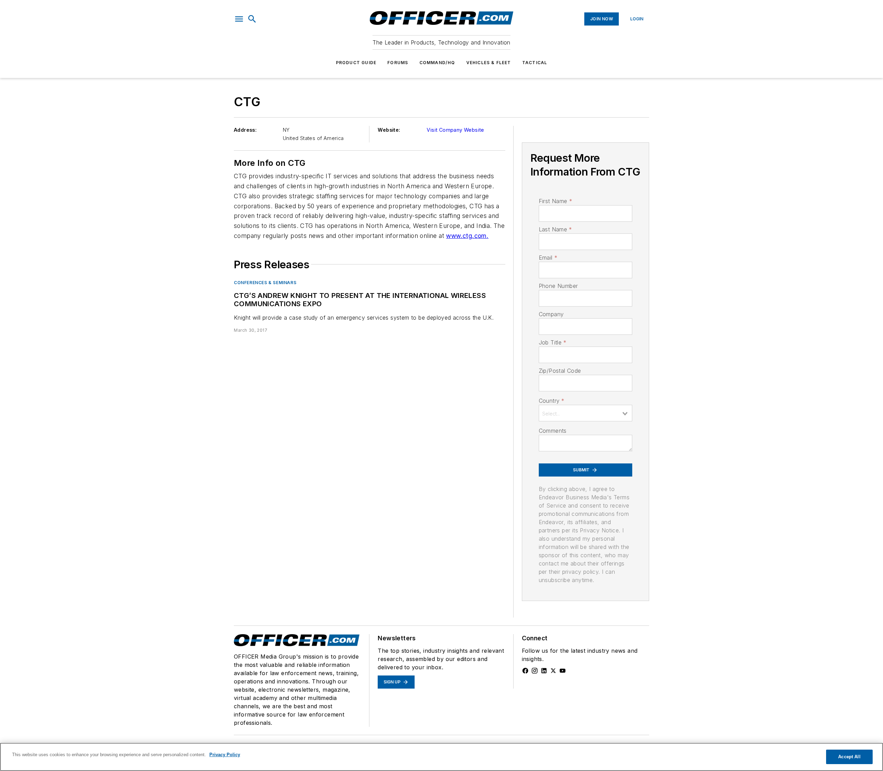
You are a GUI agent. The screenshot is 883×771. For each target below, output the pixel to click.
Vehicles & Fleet (488, 62)
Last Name (555, 229)
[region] (441, 757)
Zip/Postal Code (560, 370)
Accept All (849, 756)
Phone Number (558, 285)
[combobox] (585, 413)
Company (551, 314)
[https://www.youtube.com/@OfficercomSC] (562, 670)
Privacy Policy (224, 754)
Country (552, 400)
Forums (397, 62)
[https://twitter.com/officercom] (553, 670)
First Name (555, 201)
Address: (245, 130)
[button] (239, 19)
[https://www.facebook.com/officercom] (525, 670)
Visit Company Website (455, 130)
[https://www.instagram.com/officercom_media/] (534, 670)
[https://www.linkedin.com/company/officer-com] (543, 670)
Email (548, 257)
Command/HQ (437, 62)
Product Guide (356, 62)
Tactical (534, 62)
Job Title (553, 342)
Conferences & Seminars (265, 282)
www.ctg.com (466, 235)
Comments (553, 430)
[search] (252, 19)
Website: (389, 130)
